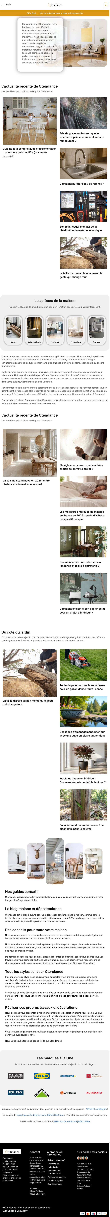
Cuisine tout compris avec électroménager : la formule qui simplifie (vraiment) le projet (29, 152)
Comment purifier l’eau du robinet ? (82, 183)
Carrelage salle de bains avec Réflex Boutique (40, 1115)
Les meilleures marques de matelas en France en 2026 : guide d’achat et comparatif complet (82, 515)
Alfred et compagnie (96, 1109)
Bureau (97, 342)
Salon (13, 342)
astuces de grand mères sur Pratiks (59, 1025)
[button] (105, 5)
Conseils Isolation (45, 897)
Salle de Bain (34, 342)
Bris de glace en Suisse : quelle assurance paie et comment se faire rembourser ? (82, 137)
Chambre (76, 342)
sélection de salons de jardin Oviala (72, 1121)
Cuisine (55, 342)
